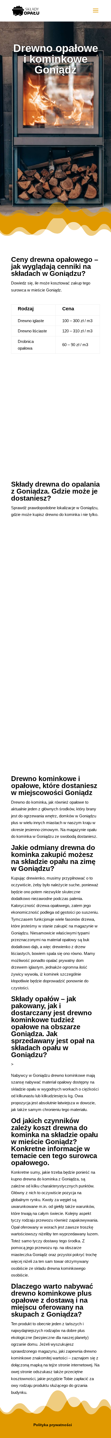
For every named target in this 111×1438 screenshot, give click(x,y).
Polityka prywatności (52, 1425)
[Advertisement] (55, 141)
